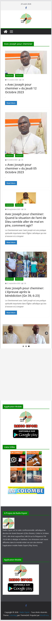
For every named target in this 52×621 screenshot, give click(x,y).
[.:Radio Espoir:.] (5, 31)
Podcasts (19, 75)
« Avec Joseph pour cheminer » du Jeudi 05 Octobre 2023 (21, 168)
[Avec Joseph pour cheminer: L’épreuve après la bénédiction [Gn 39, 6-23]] (26, 265)
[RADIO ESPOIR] (8, 519)
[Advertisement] (26, 375)
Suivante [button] (46, 333)
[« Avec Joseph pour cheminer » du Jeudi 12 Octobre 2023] (26, 62)
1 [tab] (23, 346)
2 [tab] (26, 346)
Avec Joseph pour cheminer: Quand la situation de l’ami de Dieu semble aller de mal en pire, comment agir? (25, 219)
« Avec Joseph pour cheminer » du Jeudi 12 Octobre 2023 (21, 88)
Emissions (9, 75)
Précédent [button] (5, 333)
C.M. (22, 80)
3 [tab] (29, 346)
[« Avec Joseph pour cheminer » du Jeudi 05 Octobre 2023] (26, 133)
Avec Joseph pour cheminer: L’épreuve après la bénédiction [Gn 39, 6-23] (24, 292)
